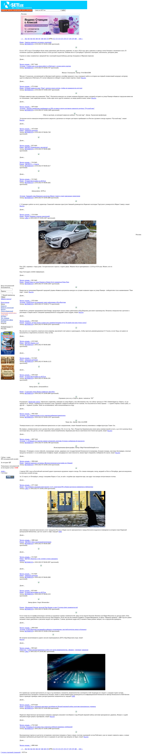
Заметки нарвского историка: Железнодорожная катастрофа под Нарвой (48, 463)
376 (65, 39)
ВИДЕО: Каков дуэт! (32, 343)
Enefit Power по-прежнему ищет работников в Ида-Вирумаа (46, 302)
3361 (80, 39)
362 (26, 39)
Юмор (22, 130)
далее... (3, 471)
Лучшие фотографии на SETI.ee (35, 181)
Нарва (22, 42)
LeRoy (27, 218)
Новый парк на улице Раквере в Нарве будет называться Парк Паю (47, 282)
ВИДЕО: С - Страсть (32, 164)
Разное (22, 164)
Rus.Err (83, 78)
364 (31, 39)
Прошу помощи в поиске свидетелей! (37, 216)
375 (62, 39)
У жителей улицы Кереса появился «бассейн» (40, 391)
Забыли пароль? (6, 299)
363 (28, 39)
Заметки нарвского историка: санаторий (38, 42)
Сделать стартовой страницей (10, 752)
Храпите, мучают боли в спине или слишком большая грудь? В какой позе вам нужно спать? (56, 322)
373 (56, 39)
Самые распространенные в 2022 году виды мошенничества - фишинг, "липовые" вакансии (57, 650)
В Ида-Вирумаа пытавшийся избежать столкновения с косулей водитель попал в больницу (56, 629)
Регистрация (5, 302)
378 (70, 39)
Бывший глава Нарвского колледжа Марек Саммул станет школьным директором (53, 196)
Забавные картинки (31, 130)
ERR (60, 531)
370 (47, 39)
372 (54, 39)
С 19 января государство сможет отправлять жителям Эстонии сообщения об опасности (55, 441)
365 (34, 39)
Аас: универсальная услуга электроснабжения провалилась (45, 415)
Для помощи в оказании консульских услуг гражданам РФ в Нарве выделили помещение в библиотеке (59, 487)
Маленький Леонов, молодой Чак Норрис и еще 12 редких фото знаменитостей (51, 607)
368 (42, 39)
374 (59, 39)
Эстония (22, 66)
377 (67, 39)
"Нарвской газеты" (34, 402)
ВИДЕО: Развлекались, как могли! (36, 147)
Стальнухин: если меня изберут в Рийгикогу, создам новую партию (48, 66)
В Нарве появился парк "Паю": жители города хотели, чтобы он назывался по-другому (53, 88)
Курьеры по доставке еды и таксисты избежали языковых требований (49, 727)
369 (45, 39)
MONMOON (29, 44)
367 (39, 39)
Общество (23, 650)
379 (73, 39)
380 (75, 39)
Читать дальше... (25, 64)
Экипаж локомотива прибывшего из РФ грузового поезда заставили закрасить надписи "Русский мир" (60, 108)
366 (37, 39)
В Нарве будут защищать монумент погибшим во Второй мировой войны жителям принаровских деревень (60, 706)
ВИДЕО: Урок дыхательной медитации (38, 542)
